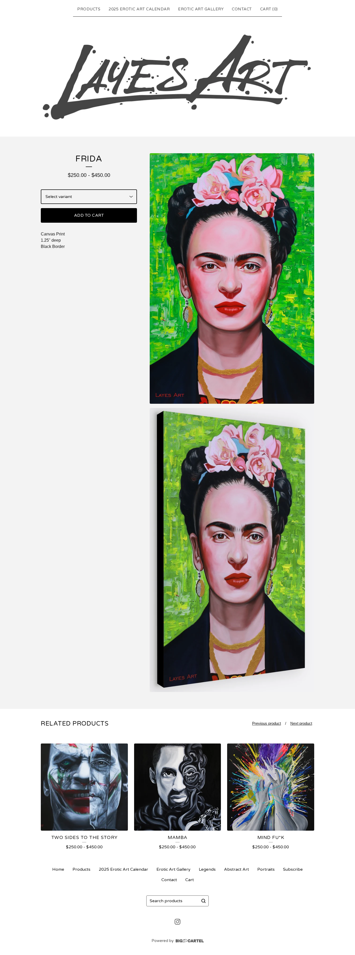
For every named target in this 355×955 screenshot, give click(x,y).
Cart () (269, 9)
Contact (242, 9)
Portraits (266, 869)
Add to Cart (89, 215)
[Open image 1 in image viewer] (232, 278)
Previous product (266, 723)
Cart (189, 879)
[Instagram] (177, 922)
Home (58, 869)
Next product (301, 723)
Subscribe (293, 869)
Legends (207, 869)
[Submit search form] (203, 901)
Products (88, 9)
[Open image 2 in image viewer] (232, 550)
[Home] (177, 75)
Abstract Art (236, 869)
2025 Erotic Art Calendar (139, 9)
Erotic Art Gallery (200, 9)
